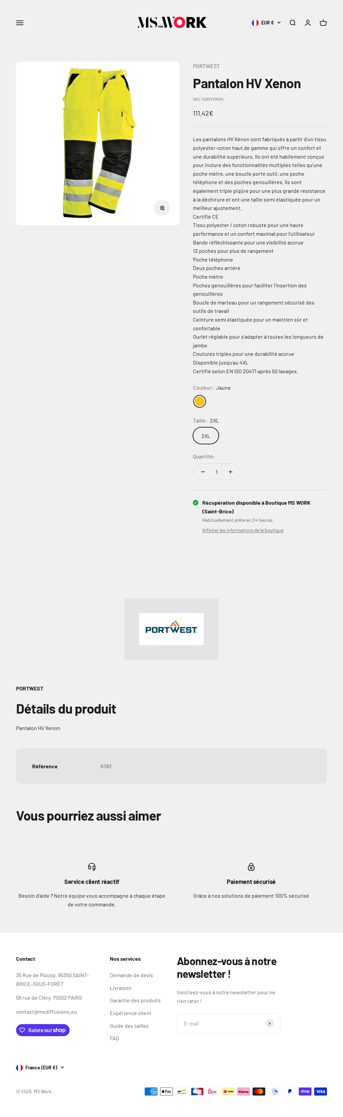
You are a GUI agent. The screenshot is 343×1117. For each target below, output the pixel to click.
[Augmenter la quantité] (230, 472)
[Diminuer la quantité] (203, 472)
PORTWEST (206, 66)
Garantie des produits (135, 1000)
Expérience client (130, 1013)
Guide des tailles (129, 1025)
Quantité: (204, 456)
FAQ (114, 1038)
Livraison (121, 988)
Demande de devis (131, 975)
